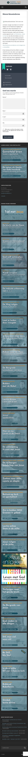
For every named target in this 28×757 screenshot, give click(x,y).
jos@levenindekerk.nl (6, 193)
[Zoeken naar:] (14, 748)
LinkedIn (3, 196)
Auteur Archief (7, 69)
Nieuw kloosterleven (11, 14)
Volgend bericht (8, 84)
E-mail (4, 116)
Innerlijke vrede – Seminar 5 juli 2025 (11, 739)
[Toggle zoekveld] (26, 7)
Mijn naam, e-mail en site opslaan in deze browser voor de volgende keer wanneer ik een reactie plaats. (13, 130)
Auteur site (10, 69)
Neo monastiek (8, 78)
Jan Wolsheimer (17, 34)
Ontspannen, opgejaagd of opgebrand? (11, 735)
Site (3, 122)
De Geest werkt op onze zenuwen (10, 730)
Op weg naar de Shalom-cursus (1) (10, 733)
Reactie (5, 97)
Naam (4, 110)
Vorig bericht (8, 82)
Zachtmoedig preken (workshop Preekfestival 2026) (14, 727)
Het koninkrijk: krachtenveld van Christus (12, 719)
